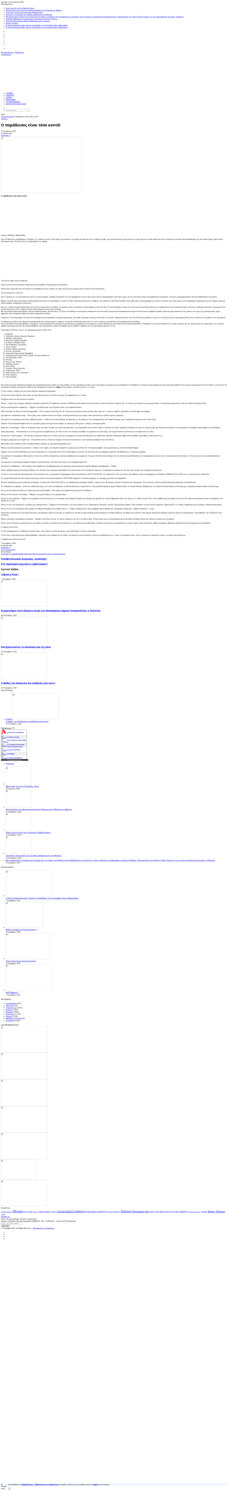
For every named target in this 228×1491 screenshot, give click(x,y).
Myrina (18, 1211)
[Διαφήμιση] (6, 55)
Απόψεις (10, 117)
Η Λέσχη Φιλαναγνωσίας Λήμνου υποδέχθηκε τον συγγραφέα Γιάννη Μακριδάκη (37, 25)
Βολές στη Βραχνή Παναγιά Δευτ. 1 (21, 929)
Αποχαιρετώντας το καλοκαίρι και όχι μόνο (26, 646)
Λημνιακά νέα (140, 1211)
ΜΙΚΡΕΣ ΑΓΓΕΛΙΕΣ (14, 1018)
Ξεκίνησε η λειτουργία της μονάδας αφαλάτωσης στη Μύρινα (29, 15)
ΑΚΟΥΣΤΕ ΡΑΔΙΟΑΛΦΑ (16, 104)
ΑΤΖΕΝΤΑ (54, 1212)
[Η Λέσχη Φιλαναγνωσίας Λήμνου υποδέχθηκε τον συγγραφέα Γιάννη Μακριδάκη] (29, 896)
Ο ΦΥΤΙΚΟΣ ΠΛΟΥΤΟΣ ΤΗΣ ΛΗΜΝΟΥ (171, 1212)
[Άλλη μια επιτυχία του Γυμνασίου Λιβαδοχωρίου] (19, 830)
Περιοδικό (10, 1021)
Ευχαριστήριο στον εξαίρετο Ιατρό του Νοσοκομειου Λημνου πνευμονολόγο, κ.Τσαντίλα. (51, 610)
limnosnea (9, 1212)
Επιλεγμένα (10, 1014)
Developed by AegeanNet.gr (44, 1228)
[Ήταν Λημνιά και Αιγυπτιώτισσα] (28, 959)
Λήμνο (95, 1485)
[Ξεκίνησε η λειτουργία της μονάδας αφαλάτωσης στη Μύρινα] (19, 853)
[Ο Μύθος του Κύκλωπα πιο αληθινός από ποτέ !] (24, 678)
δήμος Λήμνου (216, 1211)
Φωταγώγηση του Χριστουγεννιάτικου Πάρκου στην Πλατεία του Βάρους (34, 10)
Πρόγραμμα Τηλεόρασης (15, 760)
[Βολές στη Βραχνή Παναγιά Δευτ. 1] (24, 927)
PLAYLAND (28, 1212)
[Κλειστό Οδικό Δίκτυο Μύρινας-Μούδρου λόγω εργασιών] (19, 1179)
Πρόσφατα (10, 764)
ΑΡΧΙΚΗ (9, 93)
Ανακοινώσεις (11, 1008)
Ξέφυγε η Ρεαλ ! (12, 23)
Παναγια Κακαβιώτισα (194, 1212)
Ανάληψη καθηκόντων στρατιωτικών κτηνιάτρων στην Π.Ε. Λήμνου (31, 19)
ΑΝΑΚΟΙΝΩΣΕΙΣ (13, 102)
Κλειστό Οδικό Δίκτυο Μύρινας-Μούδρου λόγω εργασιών (28, 21)
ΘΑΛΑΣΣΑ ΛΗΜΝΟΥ (113, 1212)
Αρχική (4, 117)
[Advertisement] (114, 73)
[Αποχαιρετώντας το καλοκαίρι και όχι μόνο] (24, 642)
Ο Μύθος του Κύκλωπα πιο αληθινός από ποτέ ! (28, 683)
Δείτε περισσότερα (8, 550)
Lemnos (3, 1212)
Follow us (5, 1216)
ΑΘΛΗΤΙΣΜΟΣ (44, 1212)
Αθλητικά (9, 1006)
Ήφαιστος (35, 1212)
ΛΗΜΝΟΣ (10, 95)
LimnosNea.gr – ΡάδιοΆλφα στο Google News (39, 1485)
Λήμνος (9, 1016)
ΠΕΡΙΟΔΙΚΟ (11, 100)
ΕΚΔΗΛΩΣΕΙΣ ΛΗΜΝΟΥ (95, 1212)
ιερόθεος (3, 1214)
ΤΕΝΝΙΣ (204, 1212)
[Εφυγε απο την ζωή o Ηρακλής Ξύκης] (19, 784)
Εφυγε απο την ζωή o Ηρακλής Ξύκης (20, 8)
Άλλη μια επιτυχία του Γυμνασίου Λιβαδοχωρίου (24, 12)
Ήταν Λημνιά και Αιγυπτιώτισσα (21, 961)
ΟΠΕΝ (151, 1212)
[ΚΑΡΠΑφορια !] (29, 990)
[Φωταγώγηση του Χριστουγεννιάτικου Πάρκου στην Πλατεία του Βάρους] (19, 807)
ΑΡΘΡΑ (9, 97)
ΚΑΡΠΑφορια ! (12, 992)
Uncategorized (11, 1003)
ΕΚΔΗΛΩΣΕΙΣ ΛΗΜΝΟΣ (71, 1211)
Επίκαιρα (9, 1012)
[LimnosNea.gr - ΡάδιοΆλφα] (12, 52)
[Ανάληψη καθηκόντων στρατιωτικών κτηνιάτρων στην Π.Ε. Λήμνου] (24, 1158)
